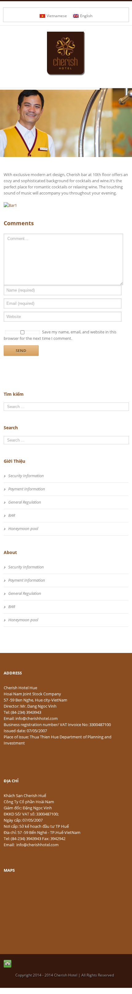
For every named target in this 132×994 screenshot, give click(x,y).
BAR (11, 515)
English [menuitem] (86, 15)
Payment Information (26, 489)
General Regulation (24, 502)
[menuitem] (53, 16)
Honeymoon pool (23, 528)
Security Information (26, 475)
